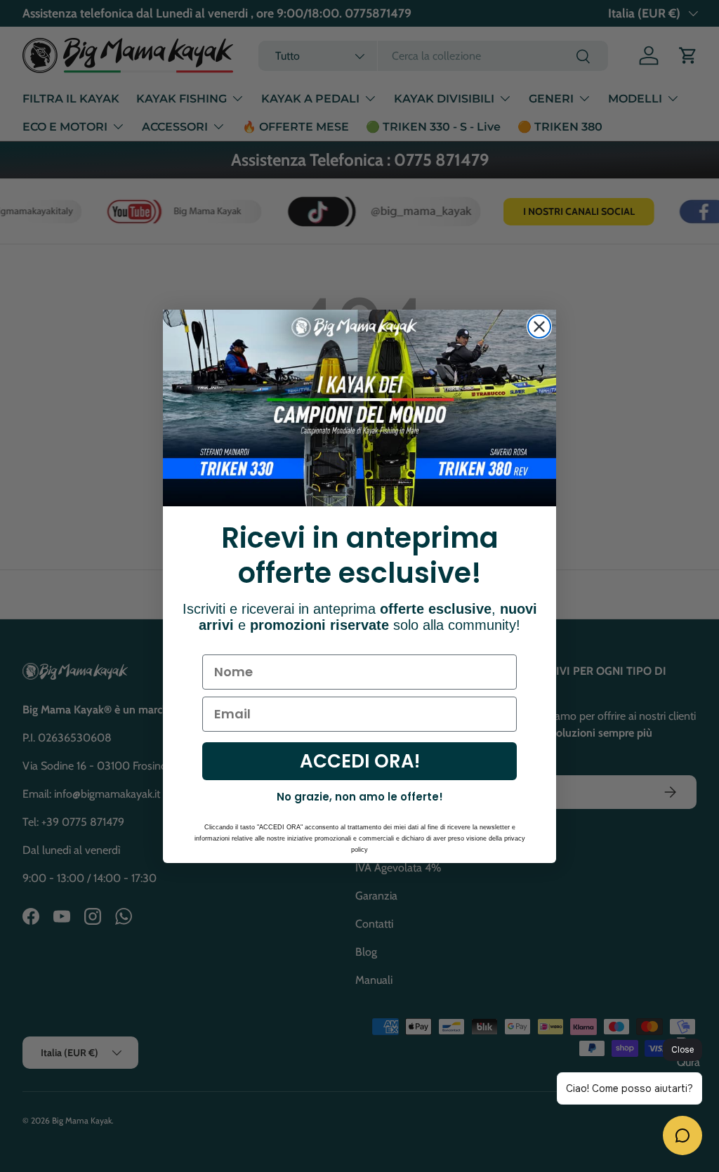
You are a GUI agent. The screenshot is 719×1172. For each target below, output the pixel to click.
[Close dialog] (539, 326)
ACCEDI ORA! (360, 761)
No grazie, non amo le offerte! (360, 796)
